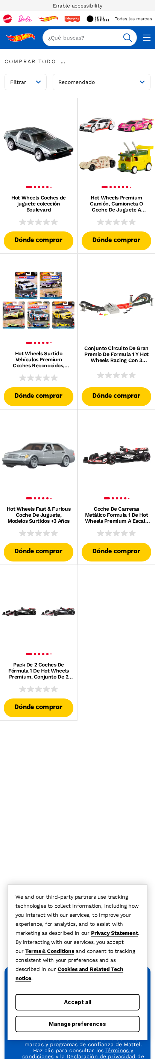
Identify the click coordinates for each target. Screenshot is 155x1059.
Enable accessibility (77, 5)
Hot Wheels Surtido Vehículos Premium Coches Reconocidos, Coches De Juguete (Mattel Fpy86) (38, 359)
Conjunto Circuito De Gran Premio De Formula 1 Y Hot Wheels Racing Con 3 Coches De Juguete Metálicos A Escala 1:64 (116, 354)
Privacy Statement (114, 933)
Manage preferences (77, 1024)
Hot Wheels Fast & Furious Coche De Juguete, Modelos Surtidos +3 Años (39, 515)
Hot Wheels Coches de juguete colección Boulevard (38, 204)
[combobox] (90, 37)
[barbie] (25, 18)
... (63, 61)
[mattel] (7, 18)
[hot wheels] (48, 18)
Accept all (77, 1002)
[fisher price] (72, 18)
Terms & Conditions (49, 951)
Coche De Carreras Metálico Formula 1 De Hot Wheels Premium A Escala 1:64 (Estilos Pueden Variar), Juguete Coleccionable (116, 515)
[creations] (98, 18)
